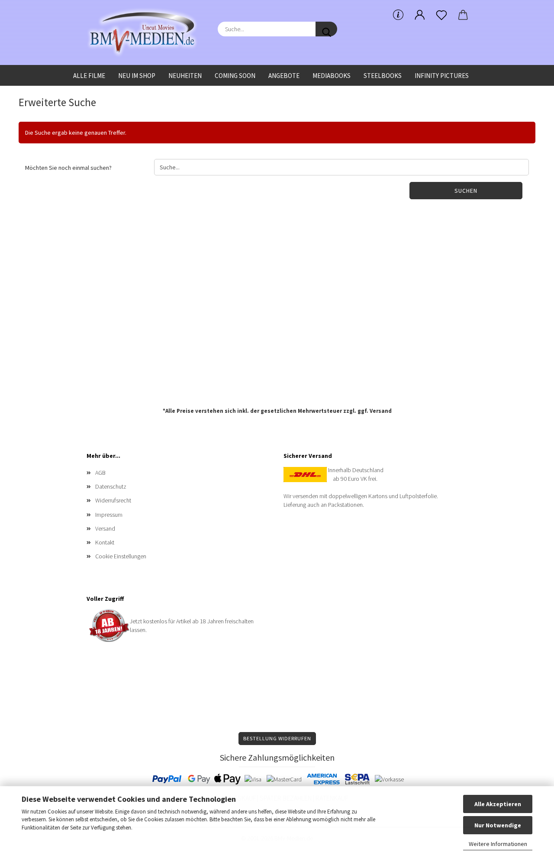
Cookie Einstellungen (120, 556)
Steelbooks (383, 75)
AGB (100, 472)
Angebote (284, 75)
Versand (381, 411)
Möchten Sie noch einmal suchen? (68, 168)
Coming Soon (235, 75)
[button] (420, 15)
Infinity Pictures (442, 75)
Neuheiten (185, 75)
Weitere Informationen (498, 844)
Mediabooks (331, 75)
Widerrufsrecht (113, 500)
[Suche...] (326, 29)
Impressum (108, 514)
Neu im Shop (136, 75)
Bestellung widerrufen (277, 738)
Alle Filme (89, 75)
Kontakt (104, 542)
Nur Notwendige (497, 825)
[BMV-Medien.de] (146, 32)
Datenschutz (110, 486)
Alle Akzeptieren (497, 804)
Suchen (465, 190)
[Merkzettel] (441, 15)
